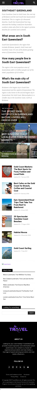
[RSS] (20, 367)
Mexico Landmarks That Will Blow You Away (17, 274)
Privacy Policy (14, 376)
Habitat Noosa (20, 232)
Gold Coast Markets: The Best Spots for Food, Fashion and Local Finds (23, 170)
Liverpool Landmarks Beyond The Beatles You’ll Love (18, 292)
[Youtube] (28, 367)
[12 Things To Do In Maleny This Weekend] (15, 152)
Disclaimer (27, 374)
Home (3, 8)
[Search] (34, 2)
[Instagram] (13, 367)
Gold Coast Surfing (22, 248)
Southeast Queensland (8, 131)
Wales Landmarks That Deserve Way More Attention (16, 286)
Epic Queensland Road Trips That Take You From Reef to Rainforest (24, 204)
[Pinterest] (16, 367)
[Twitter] (24, 367)
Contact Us (23, 376)
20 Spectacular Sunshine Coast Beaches (21, 219)
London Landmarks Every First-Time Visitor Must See (18, 298)
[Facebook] (9, 367)
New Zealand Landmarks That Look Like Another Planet (18, 280)
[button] (3, 2)
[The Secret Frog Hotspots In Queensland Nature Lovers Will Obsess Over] (18, 122)
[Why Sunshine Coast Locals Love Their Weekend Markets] (18, 134)
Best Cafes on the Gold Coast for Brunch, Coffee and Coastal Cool (24, 187)
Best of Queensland (12, 8)
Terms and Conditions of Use (14, 374)
